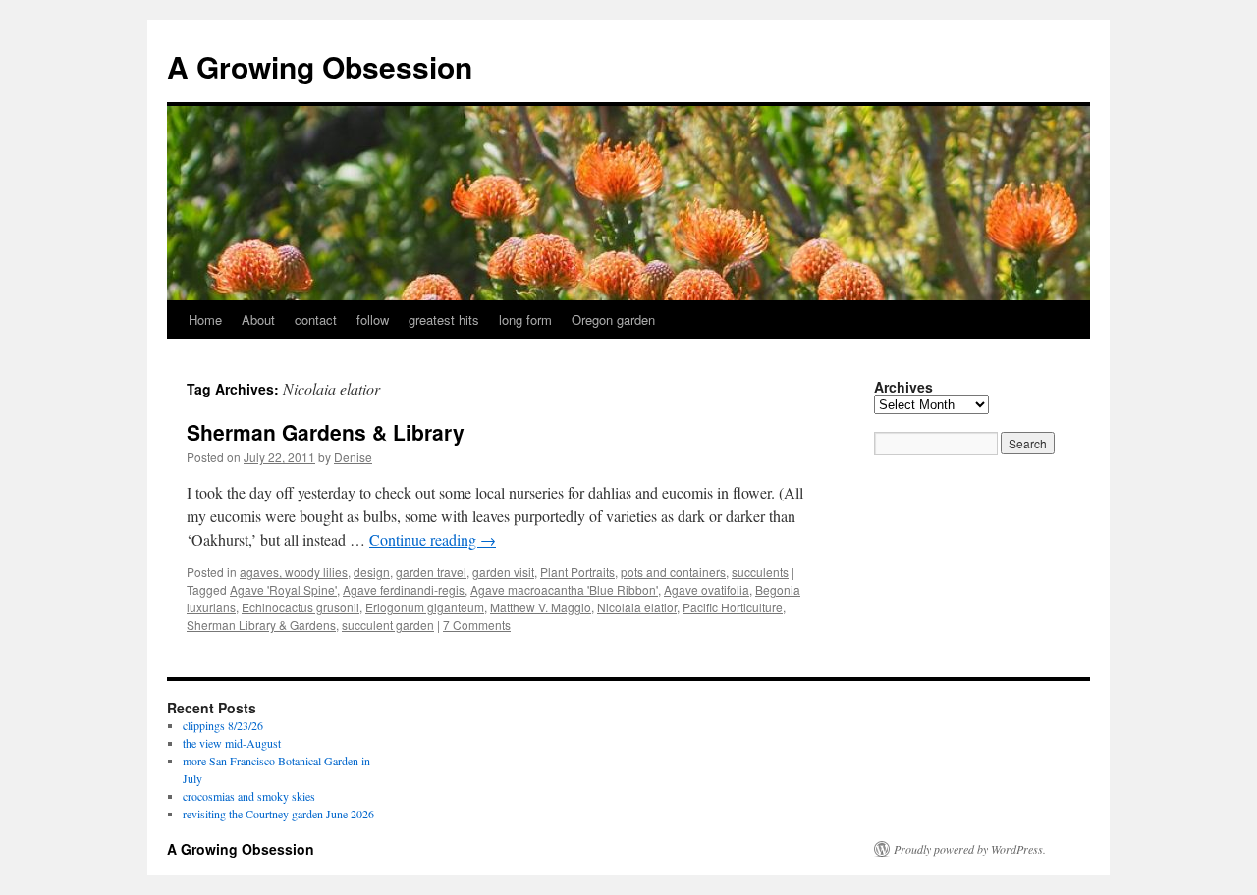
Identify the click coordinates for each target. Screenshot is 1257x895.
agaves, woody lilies (294, 571)
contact (316, 319)
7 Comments (477, 624)
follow (372, 319)
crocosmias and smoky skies (249, 796)
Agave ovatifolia (706, 589)
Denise (353, 456)
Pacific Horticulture (733, 607)
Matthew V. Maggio (540, 607)
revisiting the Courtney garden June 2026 (278, 813)
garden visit (503, 571)
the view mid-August (232, 743)
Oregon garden (613, 319)
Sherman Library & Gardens (261, 624)
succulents (760, 571)
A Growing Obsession (319, 66)
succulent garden (388, 624)
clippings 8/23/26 (223, 725)
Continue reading (432, 539)
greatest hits (444, 319)
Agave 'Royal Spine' (283, 589)
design (372, 571)
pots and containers (673, 571)
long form (525, 319)
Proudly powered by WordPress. (970, 849)
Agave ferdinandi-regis (404, 589)
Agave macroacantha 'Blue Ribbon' (564, 589)
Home (205, 319)
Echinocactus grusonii (300, 607)
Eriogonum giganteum (424, 607)
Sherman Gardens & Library (326, 432)
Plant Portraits (577, 571)
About (258, 319)
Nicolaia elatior (637, 607)
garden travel (431, 571)
